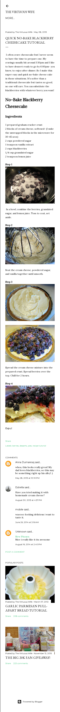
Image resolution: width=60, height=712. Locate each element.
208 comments (20, 616)
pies (30, 445)
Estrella (19, 487)
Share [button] (8, 441)
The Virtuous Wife (20, 12)
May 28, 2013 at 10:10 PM (27, 478)
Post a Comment (14, 552)
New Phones (22, 536)
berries (15, 445)
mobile (19, 509)
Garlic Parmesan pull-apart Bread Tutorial (26, 608)
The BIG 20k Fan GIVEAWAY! (27, 657)
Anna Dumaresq (24, 462)
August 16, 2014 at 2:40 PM (28, 544)
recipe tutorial (39, 445)
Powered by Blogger (32, 701)
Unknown (20, 531)
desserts (23, 445)
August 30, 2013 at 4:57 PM (28, 500)
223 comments (20, 663)
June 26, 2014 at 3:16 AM (27, 522)
